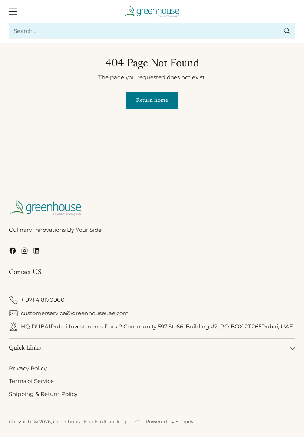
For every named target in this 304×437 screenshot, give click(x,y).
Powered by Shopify (170, 421)
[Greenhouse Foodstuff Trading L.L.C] (152, 11)
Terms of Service (31, 380)
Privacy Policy (28, 368)
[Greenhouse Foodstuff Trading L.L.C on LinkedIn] (36, 252)
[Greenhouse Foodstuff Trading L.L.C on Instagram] (24, 252)
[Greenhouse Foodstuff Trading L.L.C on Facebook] (12, 252)
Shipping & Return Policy (43, 393)
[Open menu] (12, 11)
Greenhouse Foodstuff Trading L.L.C (96, 421)
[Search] (287, 31)
